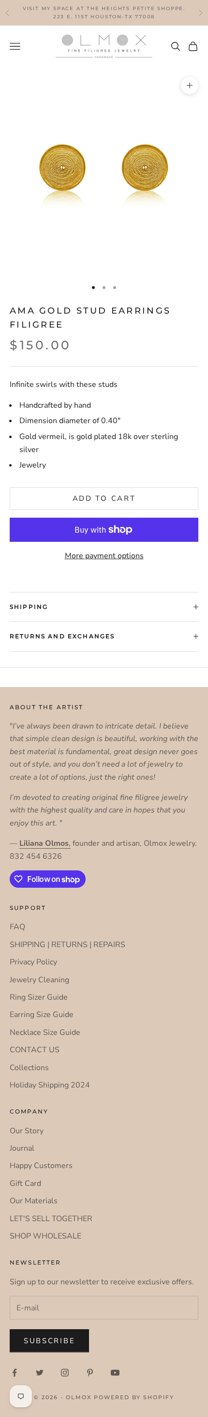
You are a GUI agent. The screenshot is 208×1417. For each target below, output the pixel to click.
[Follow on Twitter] (40, 1372)
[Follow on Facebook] (14, 1372)
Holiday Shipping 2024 (50, 1085)
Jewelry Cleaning (39, 980)
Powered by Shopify (134, 1397)
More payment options (104, 555)
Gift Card (25, 1183)
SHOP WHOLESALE (45, 1236)
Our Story (27, 1131)
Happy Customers (41, 1165)
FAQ (17, 927)
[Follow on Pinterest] (90, 1372)
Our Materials (34, 1201)
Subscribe (49, 1341)
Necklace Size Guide (45, 1032)
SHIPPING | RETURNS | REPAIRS (67, 944)
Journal (22, 1148)
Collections (29, 1067)
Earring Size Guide (42, 1014)
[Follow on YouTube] (115, 1372)
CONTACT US (34, 1050)
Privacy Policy (33, 962)
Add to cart (104, 498)
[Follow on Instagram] (65, 1372)
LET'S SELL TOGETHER (51, 1218)
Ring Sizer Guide (39, 997)
